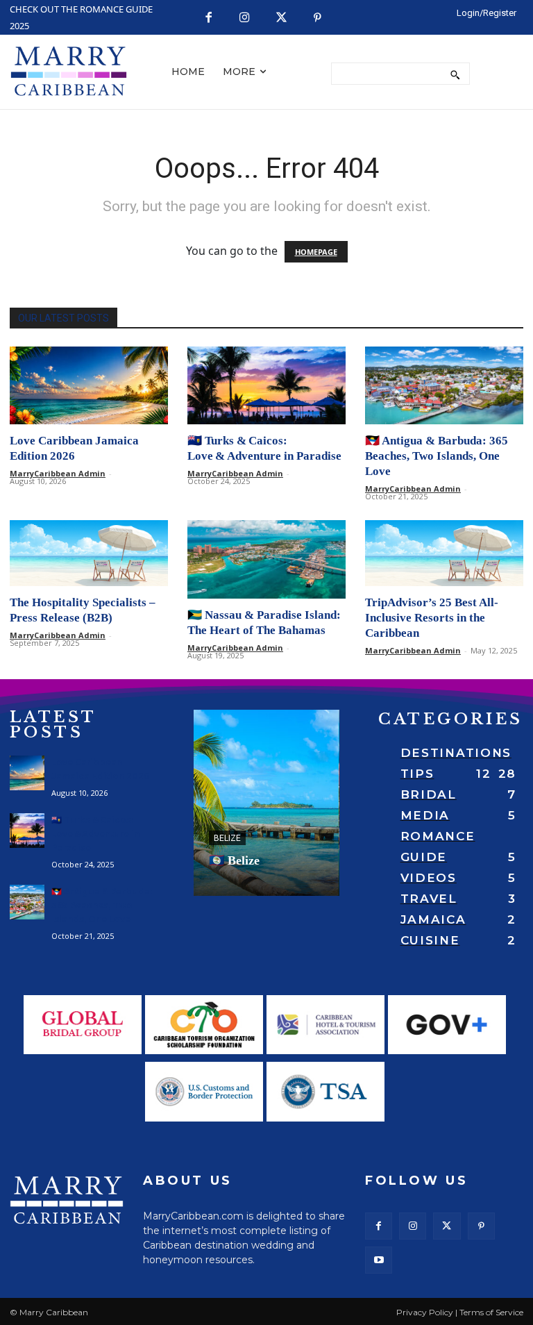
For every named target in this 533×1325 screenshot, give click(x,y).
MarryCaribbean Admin (57, 473)
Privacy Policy (424, 1312)
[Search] (455, 73)
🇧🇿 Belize (234, 860)
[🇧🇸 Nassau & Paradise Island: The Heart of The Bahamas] (266, 559)
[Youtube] (378, 1260)
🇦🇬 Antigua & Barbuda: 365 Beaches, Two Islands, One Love (436, 456)
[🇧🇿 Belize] (266, 803)
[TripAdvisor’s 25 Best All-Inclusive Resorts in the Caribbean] (444, 553)
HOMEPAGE (316, 252)
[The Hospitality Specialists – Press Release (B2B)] (89, 553)
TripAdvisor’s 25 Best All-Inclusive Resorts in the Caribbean (431, 618)
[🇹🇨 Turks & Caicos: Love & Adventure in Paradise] (266, 386)
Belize (227, 838)
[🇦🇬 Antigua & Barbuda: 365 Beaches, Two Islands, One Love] (444, 386)
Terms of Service (491, 1312)
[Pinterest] (318, 18)
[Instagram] (245, 18)
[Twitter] (281, 18)
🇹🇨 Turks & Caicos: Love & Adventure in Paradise (95, 834)
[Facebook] (208, 18)
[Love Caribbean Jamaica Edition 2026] (89, 386)
